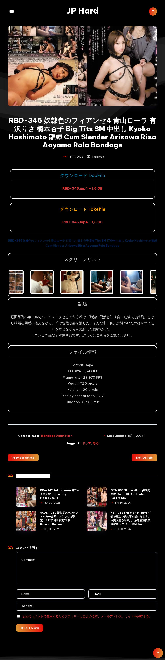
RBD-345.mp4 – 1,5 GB (82, 188)
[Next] (147, 282)
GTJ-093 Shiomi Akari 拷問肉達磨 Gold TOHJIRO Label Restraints (130, 494)
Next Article (144, 457)
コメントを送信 (30, 627)
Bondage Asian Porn (56, 436)
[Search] (153, 11)
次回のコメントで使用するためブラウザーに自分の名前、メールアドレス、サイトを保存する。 (87, 616)
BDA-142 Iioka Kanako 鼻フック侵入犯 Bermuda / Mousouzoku (60, 494)
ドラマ (86, 443)
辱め (96, 443)
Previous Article (23, 457)
